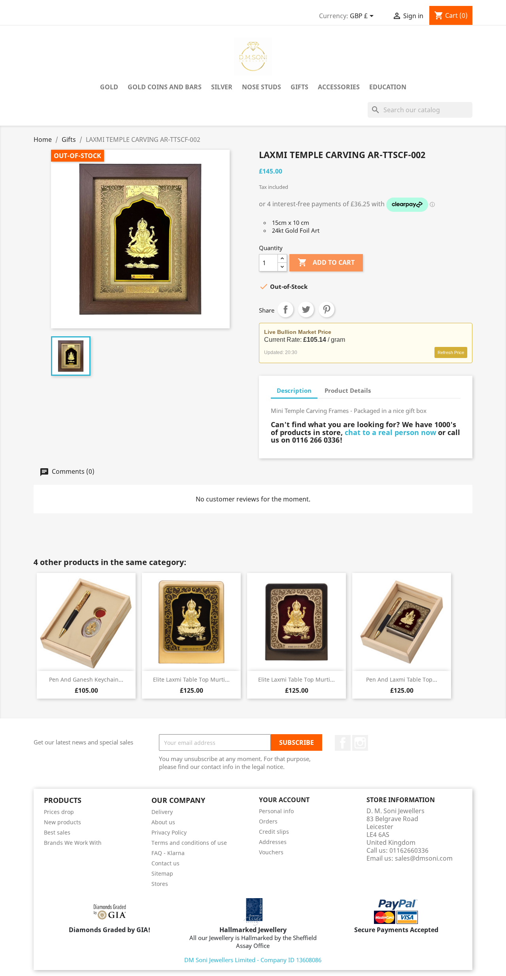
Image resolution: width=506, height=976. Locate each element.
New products (62, 822)
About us (163, 822)
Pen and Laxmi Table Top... (401, 679)
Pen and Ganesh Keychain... (86, 679)
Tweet (306, 309)
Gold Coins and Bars (165, 87)
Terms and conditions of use (189, 842)
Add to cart (326, 262)
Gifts (299, 87)
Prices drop (59, 812)
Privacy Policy (169, 832)
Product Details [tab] (348, 390)
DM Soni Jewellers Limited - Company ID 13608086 (252, 960)
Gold (109, 87)
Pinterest (326, 309)
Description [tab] (294, 390)
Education (387, 87)
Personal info (276, 811)
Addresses (273, 842)
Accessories (339, 87)
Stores (159, 883)
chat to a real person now (390, 432)
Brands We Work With (73, 842)
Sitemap (162, 873)
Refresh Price (451, 352)
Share (285, 309)
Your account (284, 799)
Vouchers (271, 852)
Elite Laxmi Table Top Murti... (191, 679)
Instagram (360, 743)
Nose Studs (261, 87)
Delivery (162, 812)
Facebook (343, 743)
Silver (221, 87)
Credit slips (274, 831)
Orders (268, 821)
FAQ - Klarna (168, 853)
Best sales (57, 832)
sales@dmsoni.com (424, 858)
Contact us (165, 863)
